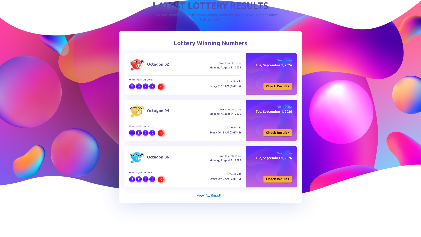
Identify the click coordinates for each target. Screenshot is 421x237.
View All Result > (210, 196)
